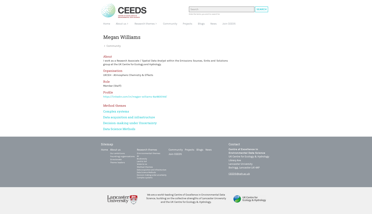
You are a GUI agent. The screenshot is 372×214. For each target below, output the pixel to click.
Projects (187, 23)
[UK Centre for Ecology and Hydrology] (249, 200)
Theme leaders (117, 162)
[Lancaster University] (122, 199)
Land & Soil (142, 161)
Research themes (145, 23)
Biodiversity (142, 159)
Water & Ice (142, 164)
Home (106, 23)
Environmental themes (148, 153)
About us (121, 23)
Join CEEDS (229, 23)
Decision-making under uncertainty (151, 175)
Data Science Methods (119, 129)
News (213, 23)
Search (261, 9)
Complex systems (116, 111)
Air (138, 156)
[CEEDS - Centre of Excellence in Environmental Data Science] (125, 10)
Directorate (116, 159)
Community (170, 23)
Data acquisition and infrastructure (129, 117)
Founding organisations (122, 156)
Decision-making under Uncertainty (130, 123)
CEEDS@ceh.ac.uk (239, 173)
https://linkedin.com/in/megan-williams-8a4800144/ (135, 96)
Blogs (201, 23)
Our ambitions (117, 153)
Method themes (145, 167)
